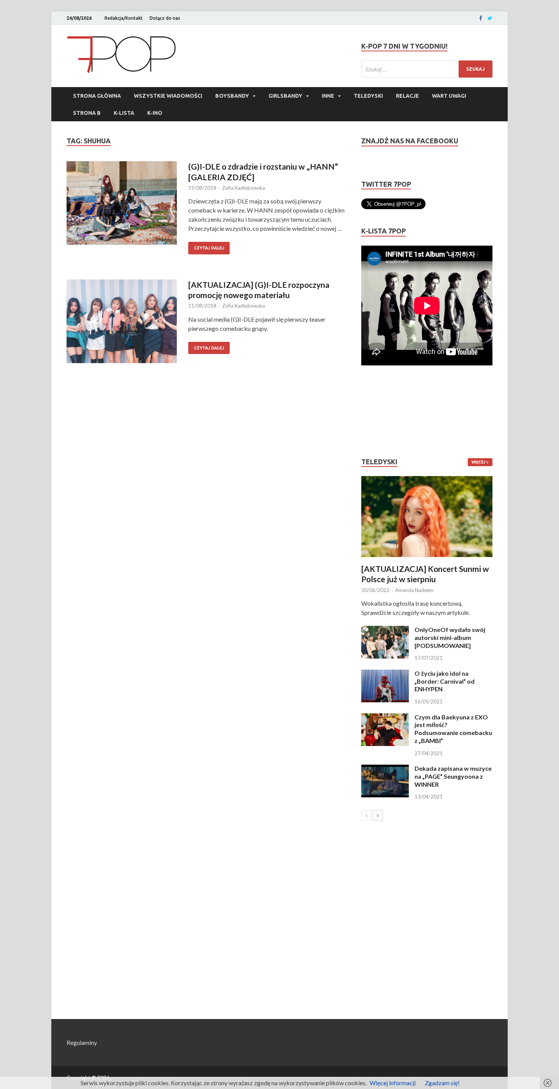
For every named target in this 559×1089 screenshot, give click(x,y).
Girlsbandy (285, 96)
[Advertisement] (384, 411)
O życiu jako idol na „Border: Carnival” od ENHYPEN (444, 681)
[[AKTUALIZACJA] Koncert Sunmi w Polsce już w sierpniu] (426, 516)
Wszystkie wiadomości (168, 96)
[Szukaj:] (426, 69)
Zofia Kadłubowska (243, 188)
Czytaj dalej (209, 248)
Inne (328, 96)
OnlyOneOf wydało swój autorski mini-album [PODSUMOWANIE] (449, 637)
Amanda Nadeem (414, 590)
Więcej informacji (393, 1082)
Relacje (407, 96)
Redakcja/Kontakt (124, 18)
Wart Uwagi (449, 96)
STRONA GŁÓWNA (97, 96)
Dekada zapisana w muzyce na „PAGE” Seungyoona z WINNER (453, 776)
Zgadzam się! (442, 1082)
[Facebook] (480, 18)
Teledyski (368, 96)
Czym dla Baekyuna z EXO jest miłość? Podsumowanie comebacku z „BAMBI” (453, 728)
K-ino (154, 113)
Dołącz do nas (164, 18)
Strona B (87, 113)
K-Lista (124, 113)
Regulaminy (82, 1042)
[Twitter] (490, 18)
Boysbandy (232, 96)
